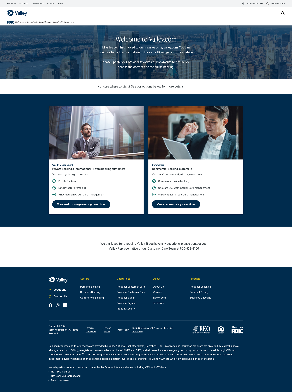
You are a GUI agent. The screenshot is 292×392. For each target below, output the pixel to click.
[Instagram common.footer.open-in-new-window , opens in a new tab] (58, 305)
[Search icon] (283, 13)
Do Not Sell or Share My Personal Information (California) (152, 330)
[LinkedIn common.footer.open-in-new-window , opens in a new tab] (65, 305)
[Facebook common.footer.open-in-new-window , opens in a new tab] (50, 305)
